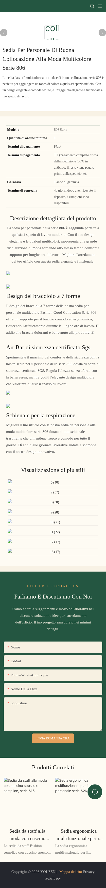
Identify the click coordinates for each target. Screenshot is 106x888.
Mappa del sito (70, 871)
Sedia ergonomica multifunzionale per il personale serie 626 (79, 835)
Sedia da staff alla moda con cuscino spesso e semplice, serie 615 (27, 835)
